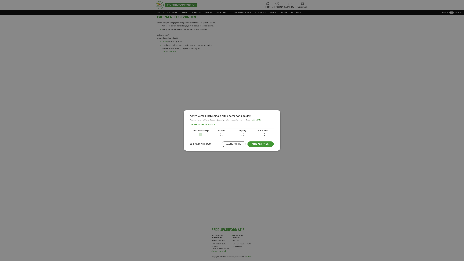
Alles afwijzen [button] (233, 144)
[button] (232, 124)
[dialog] (232, 130)
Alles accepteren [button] (260, 144)
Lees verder (256, 120)
